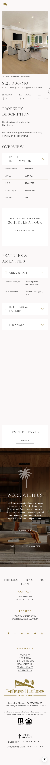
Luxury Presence (29, 741)
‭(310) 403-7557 (33, 546)
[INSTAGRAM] (15, 633)
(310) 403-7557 (25, 596)
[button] (25, 530)
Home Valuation (25, 664)
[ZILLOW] (41, 633)
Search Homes (25, 667)
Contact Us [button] (25, 670)
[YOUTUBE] (28, 633)
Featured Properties (25, 656)
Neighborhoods (25, 661)
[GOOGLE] (35, 633)
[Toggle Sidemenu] (45, 5)
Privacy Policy (35, 746)
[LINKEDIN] (21, 633)
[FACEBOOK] (8, 633)
